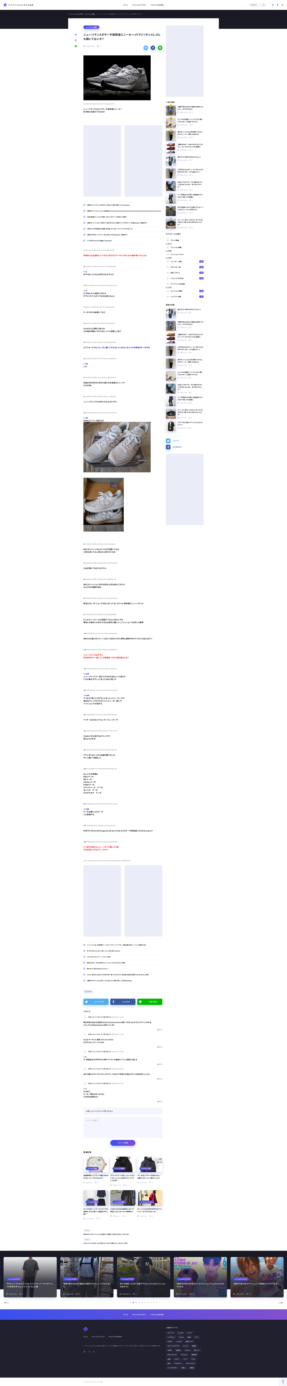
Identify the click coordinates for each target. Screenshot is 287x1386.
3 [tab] (136, 1302)
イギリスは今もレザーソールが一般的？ (99, 957)
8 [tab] (150, 1302)
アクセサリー (178, 1363)
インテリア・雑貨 (186, 297)
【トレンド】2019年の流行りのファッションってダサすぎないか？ (149, 1210)
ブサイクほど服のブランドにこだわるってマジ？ (190, 423)
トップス (181, 1337)
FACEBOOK (177, 447)
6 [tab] (145, 1302)
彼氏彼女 (194, 1354)
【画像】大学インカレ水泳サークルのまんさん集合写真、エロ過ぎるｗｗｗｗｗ (109, 980)
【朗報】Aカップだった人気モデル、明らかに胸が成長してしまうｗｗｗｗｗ (108, 205)
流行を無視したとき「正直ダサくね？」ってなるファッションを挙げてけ (190, 208)
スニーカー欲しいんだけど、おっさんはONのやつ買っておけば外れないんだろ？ (190, 222)
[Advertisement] (102, 161)
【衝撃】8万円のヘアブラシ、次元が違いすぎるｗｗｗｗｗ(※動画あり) (107, 235)
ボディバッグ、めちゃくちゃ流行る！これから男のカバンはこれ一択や (105, 1243)
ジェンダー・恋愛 (186, 261)
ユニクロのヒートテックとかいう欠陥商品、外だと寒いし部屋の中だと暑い (95, 1211)
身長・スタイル (186, 273)
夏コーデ (196, 1350)
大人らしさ (184, 1354)
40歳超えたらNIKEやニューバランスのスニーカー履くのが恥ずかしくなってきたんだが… (256, 1285)
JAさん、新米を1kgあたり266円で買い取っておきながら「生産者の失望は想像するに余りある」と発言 (118, 975)
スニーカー (88, 991)
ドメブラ (179, 1341)
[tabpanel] (30, 1277)
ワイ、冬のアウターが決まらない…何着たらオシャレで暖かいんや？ (149, 1176)
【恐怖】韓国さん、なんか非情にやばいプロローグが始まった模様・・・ (107, 217)
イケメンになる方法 (156, 5)
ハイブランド (171, 1337)
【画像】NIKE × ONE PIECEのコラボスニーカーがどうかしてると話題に (190, 145)
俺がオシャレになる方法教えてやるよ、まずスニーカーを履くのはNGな (190, 133)
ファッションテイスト (139, 5)
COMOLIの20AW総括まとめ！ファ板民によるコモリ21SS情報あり (122, 1210)
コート (196, 1337)
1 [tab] (130, 1302)
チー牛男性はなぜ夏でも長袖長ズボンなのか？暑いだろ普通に (190, 196)
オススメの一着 (186, 267)
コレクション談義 (91, 27)
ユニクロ (180, 1333)
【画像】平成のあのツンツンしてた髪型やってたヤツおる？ (142, 1283)
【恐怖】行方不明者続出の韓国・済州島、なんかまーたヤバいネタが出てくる (109, 229)
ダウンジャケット (172, 1354)
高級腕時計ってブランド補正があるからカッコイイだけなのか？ (95, 1176)
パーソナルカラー (172, 1368)
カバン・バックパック (173, 1346)
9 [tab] (153, 1302)
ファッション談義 (176, 247)
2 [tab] (133, 1302)
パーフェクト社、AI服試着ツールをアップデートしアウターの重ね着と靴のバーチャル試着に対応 (116, 945)
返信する (159, 1029)
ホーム (125, 5)
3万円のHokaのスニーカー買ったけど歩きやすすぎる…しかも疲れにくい (190, 170)
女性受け (178, 1350)
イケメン (176, 1359)
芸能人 (184, 1368)
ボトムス (187, 1350)
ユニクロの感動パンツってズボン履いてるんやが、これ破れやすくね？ (190, 120)
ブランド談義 (174, 240)
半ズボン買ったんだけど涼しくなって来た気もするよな (103, 951)
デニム (193, 1359)
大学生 (170, 1350)
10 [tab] (156, 1302)
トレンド (185, 1346)
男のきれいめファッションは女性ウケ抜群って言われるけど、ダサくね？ (106, 1234)
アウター (170, 1341)
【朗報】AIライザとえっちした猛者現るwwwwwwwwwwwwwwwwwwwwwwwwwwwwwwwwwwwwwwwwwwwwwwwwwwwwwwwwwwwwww (124, 211)
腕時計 (194, 1346)
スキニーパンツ (190, 1363)
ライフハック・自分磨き (177, 284)
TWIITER (176, 441)
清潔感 (192, 1368)
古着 (169, 1359)
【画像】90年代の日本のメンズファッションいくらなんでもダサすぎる (87, 1285)
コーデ (189, 1333)
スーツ (185, 1359)
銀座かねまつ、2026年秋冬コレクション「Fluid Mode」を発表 (106, 963)
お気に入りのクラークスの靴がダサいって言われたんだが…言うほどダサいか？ (190, 184)
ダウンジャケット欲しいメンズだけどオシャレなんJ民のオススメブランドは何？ (122, 1178)
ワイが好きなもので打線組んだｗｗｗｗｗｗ (99, 241)
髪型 (189, 1337)
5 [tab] (142, 1302)
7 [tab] (147, 1302)
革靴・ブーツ (189, 1341)
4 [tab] (139, 1302)
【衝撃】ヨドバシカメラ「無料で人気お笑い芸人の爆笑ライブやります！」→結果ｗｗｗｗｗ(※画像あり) (117, 223)
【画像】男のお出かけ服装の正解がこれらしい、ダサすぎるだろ (190, 108)
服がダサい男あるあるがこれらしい (98, 969)
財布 (169, 1363)
